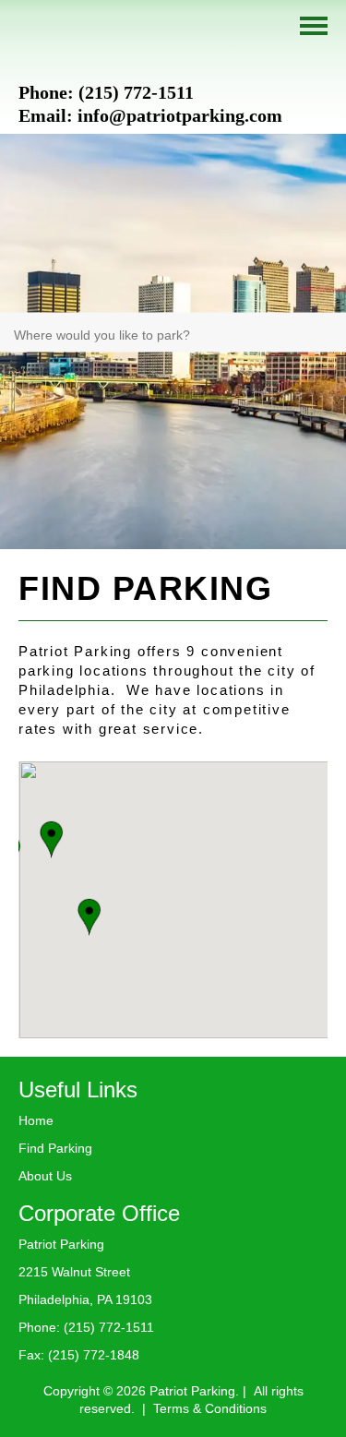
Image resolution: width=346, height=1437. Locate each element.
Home (36, 1120)
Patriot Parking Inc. (73, 39)
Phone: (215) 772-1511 (106, 92)
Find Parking (55, 1148)
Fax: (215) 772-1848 (78, 1354)
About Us (45, 1175)
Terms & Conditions (210, 1408)
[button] (89, 917)
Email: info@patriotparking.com (150, 115)
